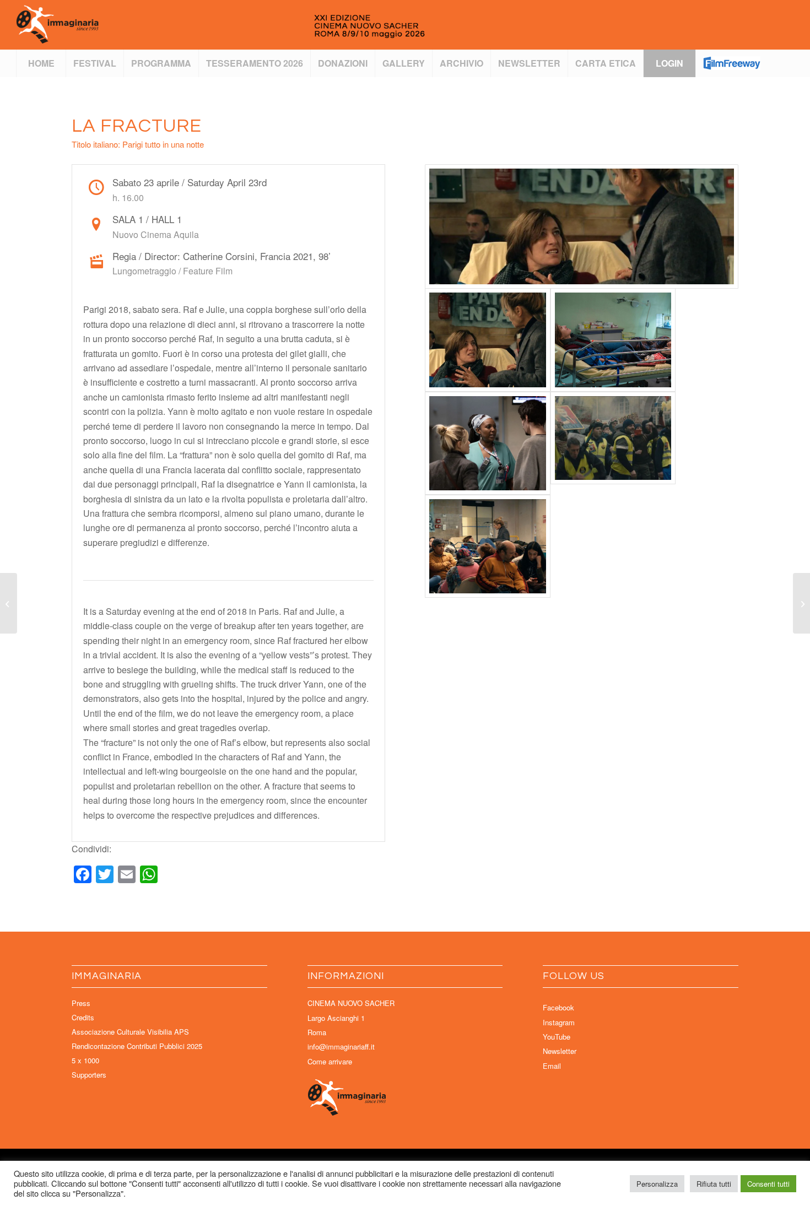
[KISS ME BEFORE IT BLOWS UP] (8, 603)
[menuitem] (41, 63)
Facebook (558, 1007)
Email (552, 1066)
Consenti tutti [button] (768, 1183)
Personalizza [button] (657, 1183)
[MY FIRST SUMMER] (801, 603)
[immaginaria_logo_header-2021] (258, 25)
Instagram (559, 1022)
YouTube (556, 1036)
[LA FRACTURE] (581, 226)
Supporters (89, 1074)
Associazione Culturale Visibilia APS (130, 1031)
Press (81, 1003)
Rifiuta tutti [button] (713, 1183)
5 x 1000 (85, 1060)
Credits (83, 1017)
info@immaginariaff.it (341, 1046)
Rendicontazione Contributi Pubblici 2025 (137, 1046)
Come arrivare (329, 1061)
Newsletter (559, 1051)
